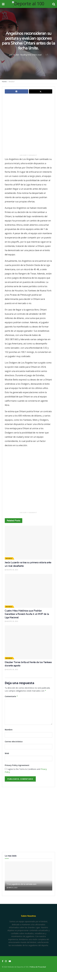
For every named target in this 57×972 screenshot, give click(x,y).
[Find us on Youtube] (10, 961)
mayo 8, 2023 (12, 888)
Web (7, 753)
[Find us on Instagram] (6, 961)
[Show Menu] (3, 4)
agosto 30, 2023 (12, 570)
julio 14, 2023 (14, 55)
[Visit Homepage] (28, 4)
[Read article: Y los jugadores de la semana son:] (28, 878)
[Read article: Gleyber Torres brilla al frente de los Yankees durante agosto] (28, 642)
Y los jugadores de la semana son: (21, 884)
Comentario (11, 696)
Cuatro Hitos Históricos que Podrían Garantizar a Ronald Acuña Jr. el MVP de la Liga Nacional (27, 614)
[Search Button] (53, 4)
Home (4, 81)
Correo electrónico (14, 741)
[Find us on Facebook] (2, 961)
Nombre (8, 729)
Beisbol (11, 81)
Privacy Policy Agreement (17, 765)
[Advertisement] (28, 124)
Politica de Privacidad (38, 967)
